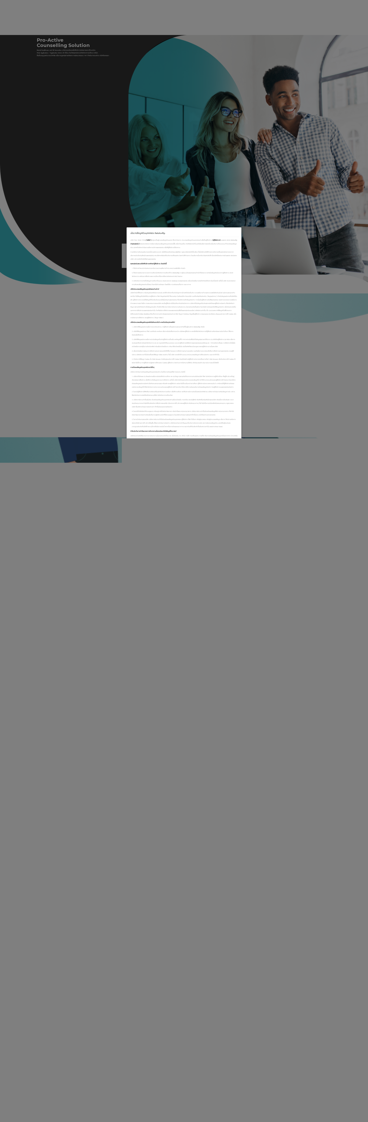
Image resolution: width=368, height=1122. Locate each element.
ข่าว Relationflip (6, 23)
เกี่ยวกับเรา (5, 14)
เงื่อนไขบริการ (6, 28)
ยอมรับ (186, 515)
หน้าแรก (4, 9)
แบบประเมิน (5, 18)
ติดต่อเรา (4, 32)
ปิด (180, 515)
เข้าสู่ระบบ (351, 3)
